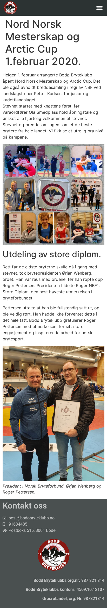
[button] (99, 8)
